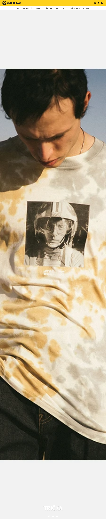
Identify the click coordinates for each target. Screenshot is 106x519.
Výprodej (86, 8)
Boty (18, 8)
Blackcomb (13, 3)
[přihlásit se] (98, 3)
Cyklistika (39, 8)
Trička (53, 508)
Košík (102, 3)
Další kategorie (75, 8)
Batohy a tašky (28, 8)
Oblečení (57, 8)
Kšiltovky (48, 8)
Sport (65, 8)
